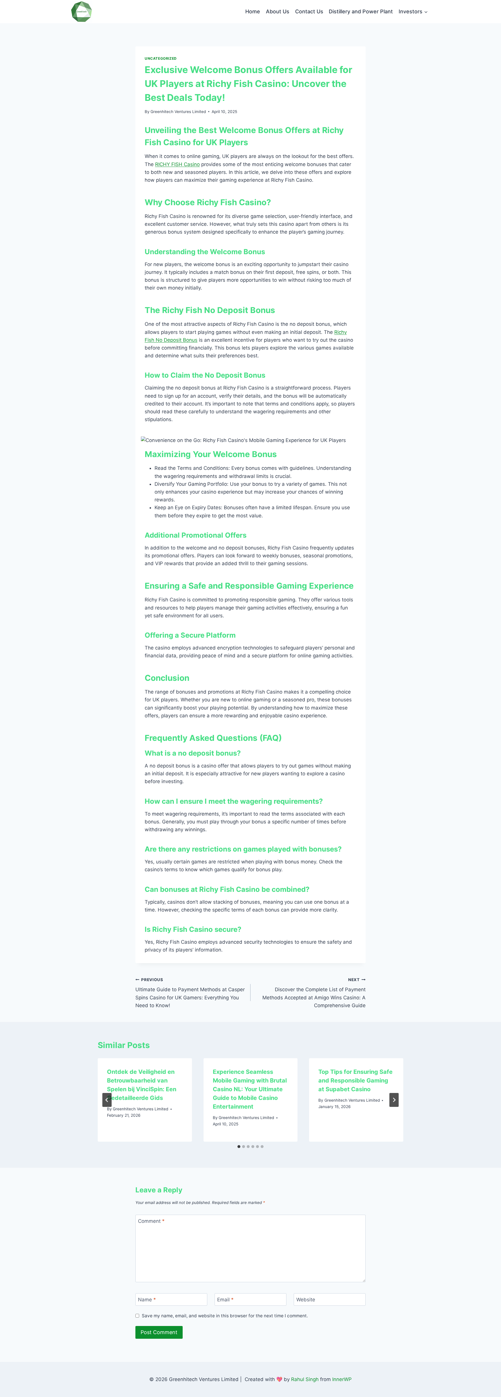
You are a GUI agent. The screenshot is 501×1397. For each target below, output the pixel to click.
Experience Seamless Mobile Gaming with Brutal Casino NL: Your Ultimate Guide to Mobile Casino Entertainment (250, 1089)
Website (305, 1300)
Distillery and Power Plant (361, 11)
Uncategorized (161, 58)
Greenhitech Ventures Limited (178, 111)
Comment (151, 1221)
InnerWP (342, 1379)
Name (147, 1300)
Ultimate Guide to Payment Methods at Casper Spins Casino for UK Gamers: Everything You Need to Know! (190, 992)
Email (225, 1300)
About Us (277, 11)
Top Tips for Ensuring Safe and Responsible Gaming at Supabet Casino (355, 1080)
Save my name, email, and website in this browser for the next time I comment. (225, 1315)
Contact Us (309, 11)
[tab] (238, 1146)
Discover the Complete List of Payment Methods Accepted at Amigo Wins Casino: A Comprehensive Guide (314, 992)
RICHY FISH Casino (177, 164)
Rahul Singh (305, 1379)
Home (252, 11)
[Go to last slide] (107, 1100)
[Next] (394, 1100)
